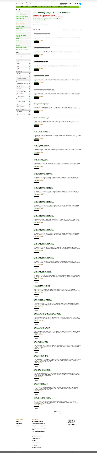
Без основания (19, 111)
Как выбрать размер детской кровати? (39, 425)
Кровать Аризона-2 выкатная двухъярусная (42, 48)
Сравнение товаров (53, 0)
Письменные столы (20, 43)
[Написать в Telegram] (69, 3)
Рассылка (17, 426)
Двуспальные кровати (20, 18)
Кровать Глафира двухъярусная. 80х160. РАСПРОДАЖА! (44, 90)
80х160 (18, 63)
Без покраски (19, 81)
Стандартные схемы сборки (37, 436)
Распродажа (18, 11)
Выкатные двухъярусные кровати (21, 24)
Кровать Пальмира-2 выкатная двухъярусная (42, 370)
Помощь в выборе (67, 6)
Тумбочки (18, 45)
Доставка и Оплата (35, 442)
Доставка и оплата (49, 6)
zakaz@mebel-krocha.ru (63, 3)
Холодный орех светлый (21, 91)
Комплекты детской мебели (21, 47)
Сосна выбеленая (20, 85)
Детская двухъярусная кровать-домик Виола (42, 398)
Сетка (39, 29)
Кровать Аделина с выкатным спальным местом (43, 300)
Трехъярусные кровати (20, 30)
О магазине (34, 440)
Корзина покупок (68, 0)
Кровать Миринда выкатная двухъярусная (42, 146)
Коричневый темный (20, 104)
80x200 (18, 66)
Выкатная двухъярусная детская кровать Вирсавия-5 (44, 244)
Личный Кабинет (28, 6)
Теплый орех (19, 88)
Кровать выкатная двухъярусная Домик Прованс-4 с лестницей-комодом (47, 314)
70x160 (18, 61)
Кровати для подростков (21, 14)
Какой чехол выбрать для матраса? (38, 431)
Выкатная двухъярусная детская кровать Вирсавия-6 (44, 258)
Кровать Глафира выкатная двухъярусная (41, 76)
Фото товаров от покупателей (22, 49)
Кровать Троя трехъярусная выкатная (41, 384)
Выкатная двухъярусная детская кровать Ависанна (43, 174)
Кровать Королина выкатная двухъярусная (42, 132)
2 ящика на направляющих (21, 78)
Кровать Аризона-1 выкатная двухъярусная (42, 34)
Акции (80, 0)
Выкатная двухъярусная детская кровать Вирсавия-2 (44, 202)
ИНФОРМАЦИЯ (34, 445)
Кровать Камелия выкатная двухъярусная (42, 118)
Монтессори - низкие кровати (22, 16)
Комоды (17, 38)
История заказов (19, 423)
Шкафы (17, 40)
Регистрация (47, 0)
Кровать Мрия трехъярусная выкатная (41, 356)
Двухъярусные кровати (20, 26)
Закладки (17, 425)
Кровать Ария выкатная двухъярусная (41, 62)
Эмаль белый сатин (20, 106)
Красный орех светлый (21, 96)
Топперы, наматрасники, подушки (21, 36)
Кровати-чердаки (19, 28)
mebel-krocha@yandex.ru (72, 424)
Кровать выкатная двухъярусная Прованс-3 (42, 328)
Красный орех (19, 98)
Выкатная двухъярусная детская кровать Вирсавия (43, 188)
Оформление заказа (75, 0)
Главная (40, 0)
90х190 (18, 68)
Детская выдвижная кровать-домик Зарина (42, 286)
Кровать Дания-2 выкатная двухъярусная (41, 104)
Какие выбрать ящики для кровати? (38, 426)
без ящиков (19, 73)
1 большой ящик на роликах (22, 76)
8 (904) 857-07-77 (72, 421)
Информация (34, 6)
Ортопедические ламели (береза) (23, 114)
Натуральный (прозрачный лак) (22, 83)
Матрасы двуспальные (20, 33)
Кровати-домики (19, 20)
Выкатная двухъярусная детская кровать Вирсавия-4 (44, 230)
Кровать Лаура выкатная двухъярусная (41, 342)
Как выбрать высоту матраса (37, 421)
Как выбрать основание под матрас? (38, 423)
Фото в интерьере (41, 6)
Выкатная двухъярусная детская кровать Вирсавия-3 (44, 216)
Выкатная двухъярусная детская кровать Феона (43, 272)
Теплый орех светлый (21, 86)
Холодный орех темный (21, 94)
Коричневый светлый (21, 101)
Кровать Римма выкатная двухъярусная (41, 160)
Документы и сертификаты (37, 447)
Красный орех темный (21, 99)
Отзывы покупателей (58, 6)
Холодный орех (20, 93)
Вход (43, 0)
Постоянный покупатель (61, 0)
